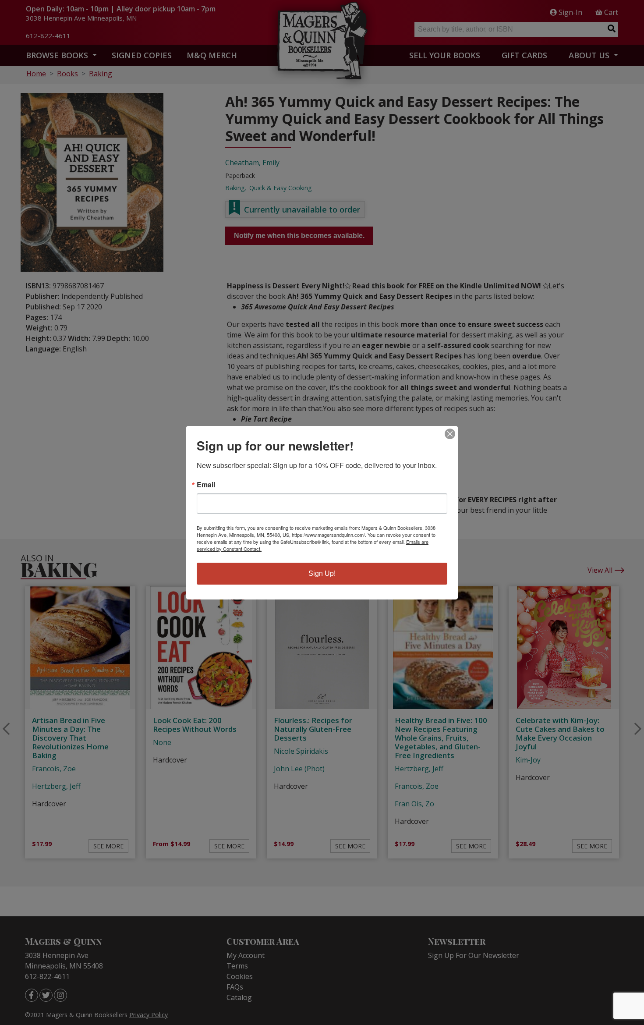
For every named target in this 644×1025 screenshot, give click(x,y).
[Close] (450, 434)
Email (206, 484)
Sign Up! (322, 573)
